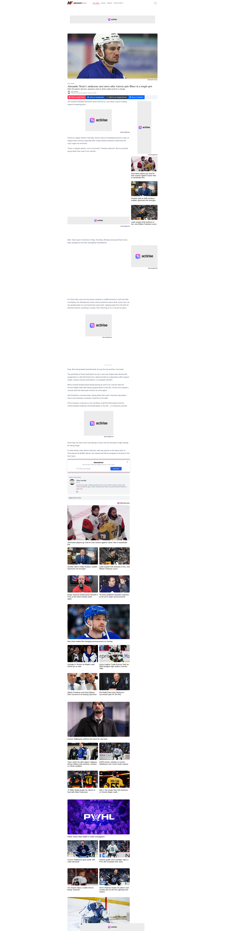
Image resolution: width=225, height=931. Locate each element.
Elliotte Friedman (77, 498)
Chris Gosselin (74, 91)
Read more (79, 489)
